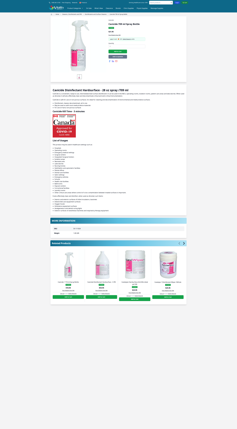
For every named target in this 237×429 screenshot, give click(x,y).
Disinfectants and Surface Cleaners (96, 14)
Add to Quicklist (118, 57)
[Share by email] (116, 61)
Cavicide (111, 20)
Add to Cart (117, 51)
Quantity (111, 43)
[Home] (51, 14)
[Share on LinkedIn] (113, 61)
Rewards (74, 2)
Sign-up (62, 293)
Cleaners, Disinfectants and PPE (72, 14)
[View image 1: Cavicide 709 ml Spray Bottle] (79, 76)
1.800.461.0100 (55, 2)
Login (177, 2)
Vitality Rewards (127, 39)
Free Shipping (66, 2)
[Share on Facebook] (110, 61)
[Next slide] (184, 243)
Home (57, 14)
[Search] (171, 2)
